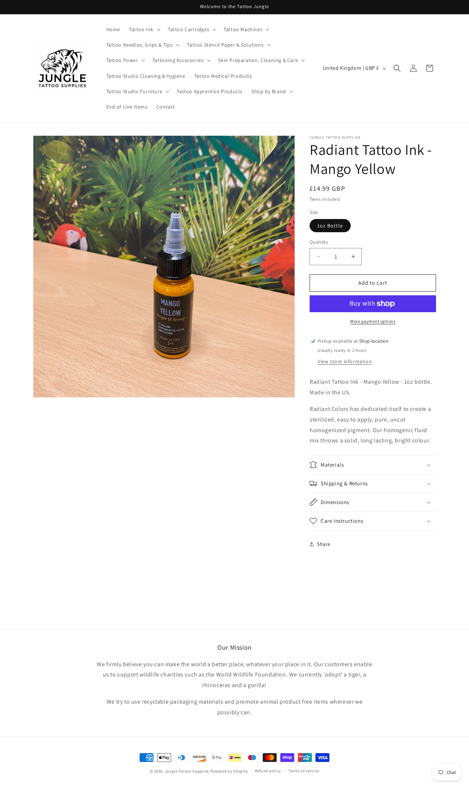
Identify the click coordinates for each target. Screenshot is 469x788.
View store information (345, 361)
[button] (144, 29)
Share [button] (323, 544)
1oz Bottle (330, 225)
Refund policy (268, 770)
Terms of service (303, 770)
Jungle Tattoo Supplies (187, 771)
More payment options (372, 321)
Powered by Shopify (229, 771)
